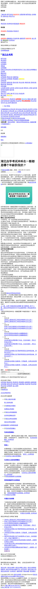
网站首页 (3, 73)
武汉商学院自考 (29, 111)
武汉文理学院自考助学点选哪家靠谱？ (16, 523)
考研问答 (27, 82)
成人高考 (8, 102)
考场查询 (3, 31)
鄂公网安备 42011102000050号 (11, 587)
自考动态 (13, 571)
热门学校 (7, 106)
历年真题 (3, 86)
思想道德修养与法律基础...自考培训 (18, 493)
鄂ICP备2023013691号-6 (12, 585)
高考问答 (33, 82)
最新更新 (19, 571)
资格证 (3, 66)
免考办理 (9, 384)
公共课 (3, 88)
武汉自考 (24, 569)
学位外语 (3, 386)
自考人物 (9, 93)
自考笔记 (3, 91)
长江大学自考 (19, 111)
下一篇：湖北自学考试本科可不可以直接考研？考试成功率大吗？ (18, 307)
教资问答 (3, 84)
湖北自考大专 (32, 569)
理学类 (26, 88)
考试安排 (3, 23)
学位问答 (21, 82)
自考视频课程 (5, 425)
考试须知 (10, 31)
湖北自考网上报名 (21, 567)
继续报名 (10, 38)
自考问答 (3, 80)
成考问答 (9, 82)
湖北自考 (3, 567)
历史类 (21, 88)
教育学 (7, 90)
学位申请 (33, 101)
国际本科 (14, 102)
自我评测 (22, 14)
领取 (19, 172)
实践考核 (13, 101)
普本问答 (15, 82)
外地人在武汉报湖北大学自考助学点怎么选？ (18, 521)
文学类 (16, 88)
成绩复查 (33, 382)
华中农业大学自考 (21, 109)
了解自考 (3, 14)
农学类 (35, 88)
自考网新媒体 (5, 50)
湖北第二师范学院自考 (15, 114)
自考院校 (9, 79)
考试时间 (12, 99)
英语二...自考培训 (28, 454)
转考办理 (7, 101)
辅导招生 (28, 14)
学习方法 (15, 93)
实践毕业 (15, 77)
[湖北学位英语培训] (18, 118)
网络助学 (22, 23)
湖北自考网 (11, 122)
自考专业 (3, 79)
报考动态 (3, 75)
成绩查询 (3, 38)
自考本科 (18, 293)
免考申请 (10, 23)
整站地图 (26, 571)
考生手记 (3, 93)
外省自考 (21, 93)
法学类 (12, 88)
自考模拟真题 (14, 425)
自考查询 (3, 64)
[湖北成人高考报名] (7, 120)
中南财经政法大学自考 (8, 109)
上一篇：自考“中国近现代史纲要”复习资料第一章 (16, 306)
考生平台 (12, 16)
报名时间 (16, 14)
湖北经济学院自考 (28, 114)
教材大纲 (30, 99)
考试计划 (9, 77)
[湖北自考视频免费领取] (21, 120)
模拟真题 (16, 23)
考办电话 (3, 60)
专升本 (3, 102)
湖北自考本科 (5, 571)
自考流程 (3, 382)
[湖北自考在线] (6, 118)
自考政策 (3, 77)
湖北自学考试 (10, 293)
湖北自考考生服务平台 (13, 569)
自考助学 (9, 386)
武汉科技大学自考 (14, 116)
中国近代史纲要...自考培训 (28, 513)
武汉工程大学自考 (24, 113)
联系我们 (33, 571)
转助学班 (28, 38)
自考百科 (3, 82)
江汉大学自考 (14, 113)
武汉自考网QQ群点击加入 (16, 576)
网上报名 (3, 95)
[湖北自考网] (7, 54)
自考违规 (3, 384)
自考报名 (3, 62)
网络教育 (5, 40)
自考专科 (12, 40)
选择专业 (5, 16)
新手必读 (10, 14)
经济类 (7, 88)
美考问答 (9, 84)
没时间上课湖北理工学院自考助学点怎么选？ (18, 519)
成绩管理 (22, 38)
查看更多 (7, 551)
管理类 (3, 90)
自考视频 (3, 68)
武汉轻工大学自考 (8, 111)
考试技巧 (16, 31)
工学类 (30, 88)
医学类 (12, 90)
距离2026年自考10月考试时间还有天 (12, 69)
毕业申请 (16, 38)
